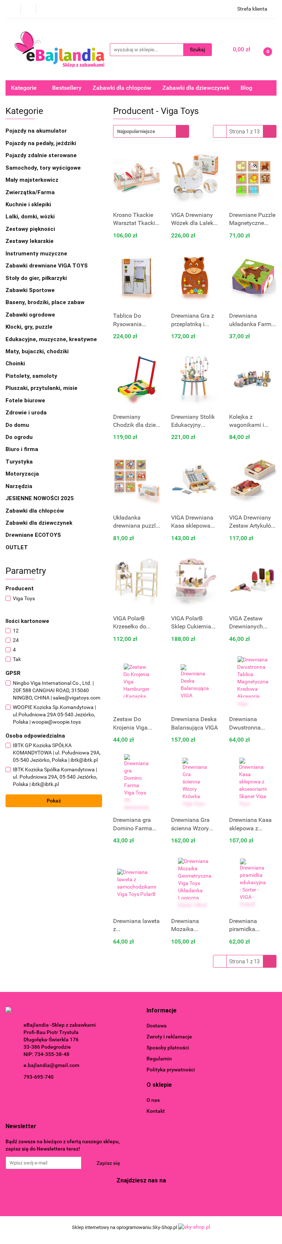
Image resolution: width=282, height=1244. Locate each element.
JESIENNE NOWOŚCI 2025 (40, 498)
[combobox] (151, 131)
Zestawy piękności (30, 229)
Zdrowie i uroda (26, 412)
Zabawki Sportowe (30, 290)
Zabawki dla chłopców (122, 87)
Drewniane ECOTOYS (33, 535)
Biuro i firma (23, 449)
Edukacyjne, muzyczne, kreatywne (52, 339)
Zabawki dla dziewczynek (195, 87)
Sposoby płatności (168, 1048)
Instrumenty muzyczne (36, 253)
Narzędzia (20, 486)
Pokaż (54, 801)
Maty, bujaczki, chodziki (38, 351)
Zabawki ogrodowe (31, 314)
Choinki (15, 363)
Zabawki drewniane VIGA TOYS (47, 265)
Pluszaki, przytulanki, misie (41, 388)
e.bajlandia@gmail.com (51, 1065)
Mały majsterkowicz (32, 180)
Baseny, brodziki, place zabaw (46, 302)
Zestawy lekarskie (30, 241)
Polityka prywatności (171, 1070)
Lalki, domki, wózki (31, 216)
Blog (246, 87)
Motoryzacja (23, 473)
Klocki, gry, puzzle (30, 327)
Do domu (18, 425)
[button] (162, 1010)
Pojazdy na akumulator (37, 131)
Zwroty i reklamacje (169, 1037)
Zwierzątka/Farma (30, 192)
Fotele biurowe (25, 400)
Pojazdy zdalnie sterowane (42, 155)
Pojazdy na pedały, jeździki (41, 143)
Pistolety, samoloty (31, 376)
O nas (153, 1100)
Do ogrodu (20, 437)
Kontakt (156, 1111)
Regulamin (159, 1059)
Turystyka (20, 461)
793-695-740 (39, 1077)
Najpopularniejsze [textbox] (136, 131)
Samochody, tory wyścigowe (44, 168)
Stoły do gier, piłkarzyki (36, 278)
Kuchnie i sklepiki (29, 204)
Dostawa (157, 1026)
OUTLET (17, 547)
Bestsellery (67, 87)
